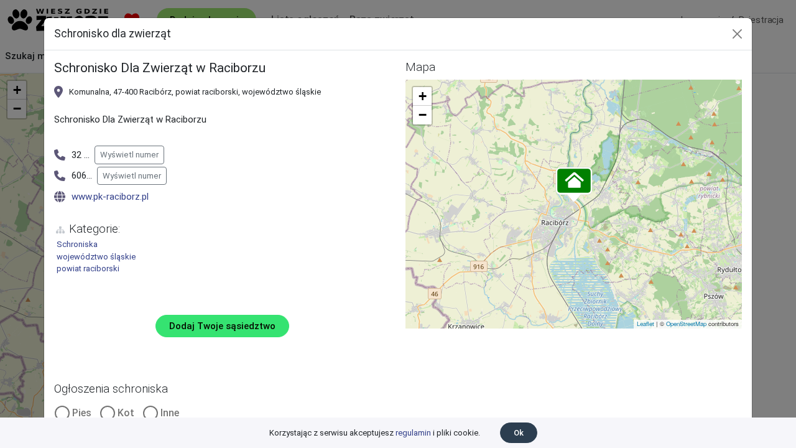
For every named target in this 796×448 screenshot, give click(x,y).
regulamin (413, 432)
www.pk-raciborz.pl (110, 196)
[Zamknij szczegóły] (737, 34)
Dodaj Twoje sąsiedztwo (222, 326)
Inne (169, 413)
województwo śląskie (96, 256)
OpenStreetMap (686, 323)
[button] (574, 185)
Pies (81, 413)
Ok (519, 432)
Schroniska (77, 244)
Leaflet (645, 323)
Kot (126, 413)
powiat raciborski (88, 268)
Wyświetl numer (129, 154)
